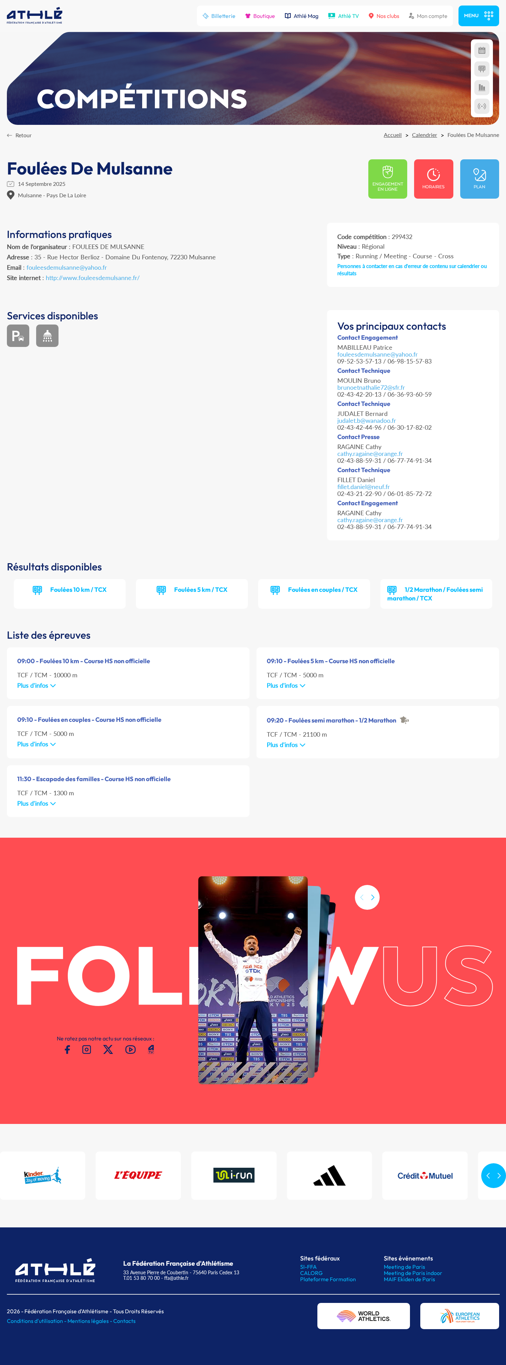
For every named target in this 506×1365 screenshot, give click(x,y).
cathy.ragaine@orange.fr (370, 453)
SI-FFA (308, 1266)
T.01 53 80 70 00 (141, 1278)
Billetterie (223, 16)
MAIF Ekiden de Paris (409, 1279)
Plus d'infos (33, 685)
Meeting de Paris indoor (413, 1272)
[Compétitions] (481, 50)
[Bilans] (481, 87)
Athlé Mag (306, 16)
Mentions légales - (90, 1320)
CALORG (311, 1272)
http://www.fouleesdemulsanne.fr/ (93, 277)
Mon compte (432, 16)
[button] (372, 897)
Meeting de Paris (404, 1266)
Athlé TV (348, 16)
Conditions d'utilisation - (37, 1320)
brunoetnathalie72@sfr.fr (371, 387)
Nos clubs (388, 16)
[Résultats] (481, 69)
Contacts (124, 1320)
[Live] (481, 106)
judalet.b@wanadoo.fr (366, 420)
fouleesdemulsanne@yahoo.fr (67, 267)
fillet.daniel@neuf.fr (363, 486)
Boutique (264, 16)
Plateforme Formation (328, 1279)
